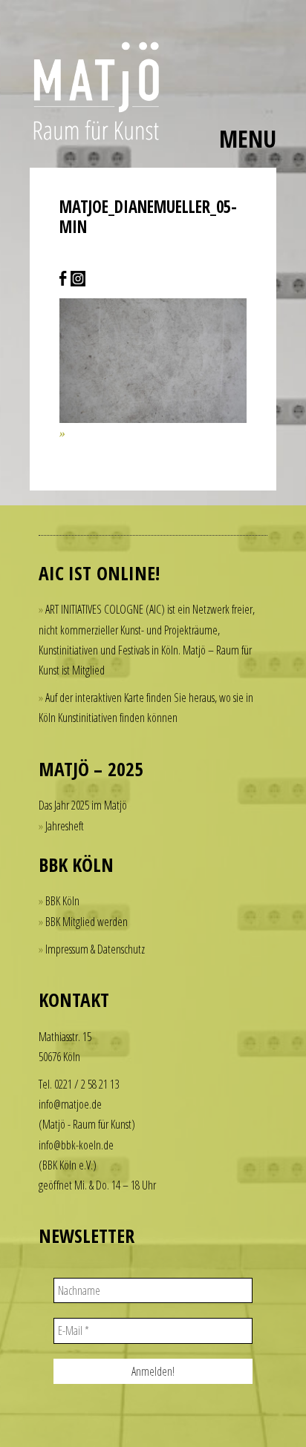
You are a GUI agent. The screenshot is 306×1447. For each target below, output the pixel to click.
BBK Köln (62, 901)
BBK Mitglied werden (86, 921)
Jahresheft (64, 826)
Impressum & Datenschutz (95, 949)
